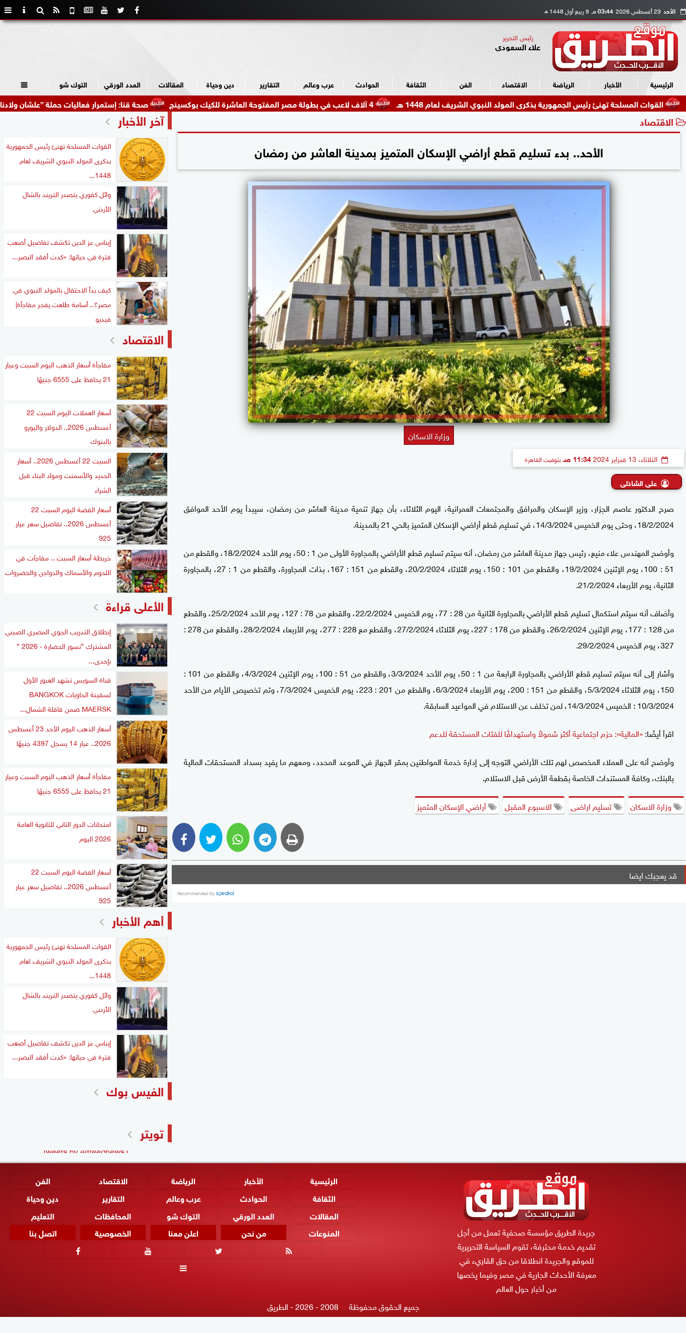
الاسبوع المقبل (529, 806)
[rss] (56, 10)
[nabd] (72, 10)
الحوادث (367, 83)
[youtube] (104, 10)
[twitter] (120, 10)
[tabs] (8, 10)
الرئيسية (661, 83)
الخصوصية (113, 1232)
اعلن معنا (183, 1232)
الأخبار (613, 83)
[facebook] (137, 10)
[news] (88, 10)
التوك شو (73, 83)
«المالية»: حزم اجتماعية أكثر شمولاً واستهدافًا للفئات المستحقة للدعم (536, 733)
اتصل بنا (43, 1232)
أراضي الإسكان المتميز (452, 806)
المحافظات (113, 1214)
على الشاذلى (638, 482)
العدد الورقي (122, 83)
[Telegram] (265, 837)
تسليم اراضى (592, 806)
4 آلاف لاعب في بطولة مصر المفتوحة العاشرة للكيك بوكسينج (314, 103)
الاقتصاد (514, 83)
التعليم (42, 1214)
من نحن (254, 1232)
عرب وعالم (318, 83)
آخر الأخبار (141, 119)
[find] (40, 10)
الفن (466, 83)
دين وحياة (220, 83)
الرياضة (564, 83)
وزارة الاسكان (651, 806)
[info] (24, 10)
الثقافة (416, 83)
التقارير (270, 83)
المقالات (171, 83)
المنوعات (324, 1232)
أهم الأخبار (138, 919)
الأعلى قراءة (135, 605)
